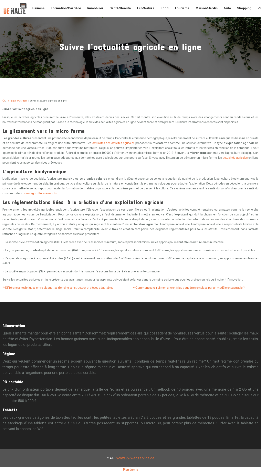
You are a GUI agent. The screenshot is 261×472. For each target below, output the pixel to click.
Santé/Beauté (120, 8)
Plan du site (130, 469)
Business (38, 8)
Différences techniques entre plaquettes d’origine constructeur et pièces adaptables (59, 287)
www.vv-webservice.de (135, 458)
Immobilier (95, 8)
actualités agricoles (235, 157)
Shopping (244, 8)
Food (164, 8)
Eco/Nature (146, 8)
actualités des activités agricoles (113, 143)
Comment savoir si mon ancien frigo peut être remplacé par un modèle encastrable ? (190, 287)
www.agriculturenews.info (40, 193)
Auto (227, 8)
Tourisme (182, 8)
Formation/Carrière (66, 8)
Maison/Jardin (207, 8)
